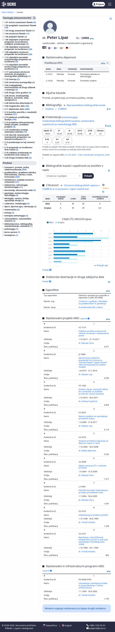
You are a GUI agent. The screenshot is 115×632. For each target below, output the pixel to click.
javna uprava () (12, 232)
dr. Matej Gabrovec (88, 450)
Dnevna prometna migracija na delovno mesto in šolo (93, 442)
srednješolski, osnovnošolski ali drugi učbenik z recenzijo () (19, 87)
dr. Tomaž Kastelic (87, 522)
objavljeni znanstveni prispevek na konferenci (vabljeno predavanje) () (16, 41)
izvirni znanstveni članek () (22, 22)
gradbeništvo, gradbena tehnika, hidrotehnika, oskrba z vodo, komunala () (20, 174)
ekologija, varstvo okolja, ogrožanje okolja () (16, 199)
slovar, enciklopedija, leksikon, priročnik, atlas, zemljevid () (16, 97)
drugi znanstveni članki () (22, 30)
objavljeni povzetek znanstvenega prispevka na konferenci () (17, 59)
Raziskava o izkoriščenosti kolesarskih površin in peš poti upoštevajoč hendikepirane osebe (93, 540)
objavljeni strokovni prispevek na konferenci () (18, 53)
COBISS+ (62, 108)
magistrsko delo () (19, 106)
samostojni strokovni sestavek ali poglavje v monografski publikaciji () (17, 74)
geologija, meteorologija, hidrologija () (16, 194)
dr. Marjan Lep (86, 374)
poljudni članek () (18, 36)
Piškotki (9, 628)
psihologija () (11, 229)
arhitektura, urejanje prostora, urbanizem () (19, 180)
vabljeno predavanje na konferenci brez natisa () (18, 153)
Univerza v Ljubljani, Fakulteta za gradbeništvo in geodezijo (93, 302)
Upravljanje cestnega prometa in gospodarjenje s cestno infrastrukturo (93, 585)
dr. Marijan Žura (86, 343)
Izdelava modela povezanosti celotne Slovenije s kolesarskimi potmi (94, 333)
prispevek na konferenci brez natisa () (18, 148)
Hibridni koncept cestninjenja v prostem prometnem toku (93, 491)
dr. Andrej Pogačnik (88, 401)
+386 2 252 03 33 (97, 625)
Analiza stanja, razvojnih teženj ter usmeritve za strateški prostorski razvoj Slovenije (93, 391)
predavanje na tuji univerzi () (19, 143)
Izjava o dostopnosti (23, 628)
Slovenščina (51, 625)
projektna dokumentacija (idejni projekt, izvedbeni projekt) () (19, 124)
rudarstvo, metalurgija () (16, 203)
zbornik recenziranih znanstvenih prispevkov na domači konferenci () (17, 137)
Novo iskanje (8, 12)
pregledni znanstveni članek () (20, 26)
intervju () (14, 79)
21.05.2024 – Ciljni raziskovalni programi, (85, 154)
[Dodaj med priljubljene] (110, 18)
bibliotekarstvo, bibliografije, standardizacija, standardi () (18, 225)
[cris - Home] (9, 4)
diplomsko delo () (19, 109)
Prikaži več (102, 265)
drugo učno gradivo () (20, 92)
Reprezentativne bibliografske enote (86, 105)
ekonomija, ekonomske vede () (20, 190)
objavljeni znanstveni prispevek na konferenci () (18, 48)
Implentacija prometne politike (94, 515)
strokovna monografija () (22, 82)
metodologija (70, 117)
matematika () (11, 209)
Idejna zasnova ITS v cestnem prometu (92, 466)
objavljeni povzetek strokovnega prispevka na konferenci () (17, 66)
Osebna (49, 108)
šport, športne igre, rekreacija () (20, 206)
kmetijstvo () (11, 235)
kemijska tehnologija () (16, 215)
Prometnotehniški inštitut (91, 307)
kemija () (9, 212)
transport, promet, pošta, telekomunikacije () (16, 168)
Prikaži (88, 175)
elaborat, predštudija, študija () (17, 118)
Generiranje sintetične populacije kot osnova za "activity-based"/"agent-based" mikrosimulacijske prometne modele (93, 362)
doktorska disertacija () (21, 103)
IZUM (7, 625)
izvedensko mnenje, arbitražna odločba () (16, 130)
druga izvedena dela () (20, 157)
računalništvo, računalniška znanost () (17, 219)
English (68, 625)
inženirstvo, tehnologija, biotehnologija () (16, 186)
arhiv (107, 154)
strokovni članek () (19, 33)
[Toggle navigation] (109, 4)
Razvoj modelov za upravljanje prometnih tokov (93, 417)
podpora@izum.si (97, 628)
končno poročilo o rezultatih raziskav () (20, 113)
